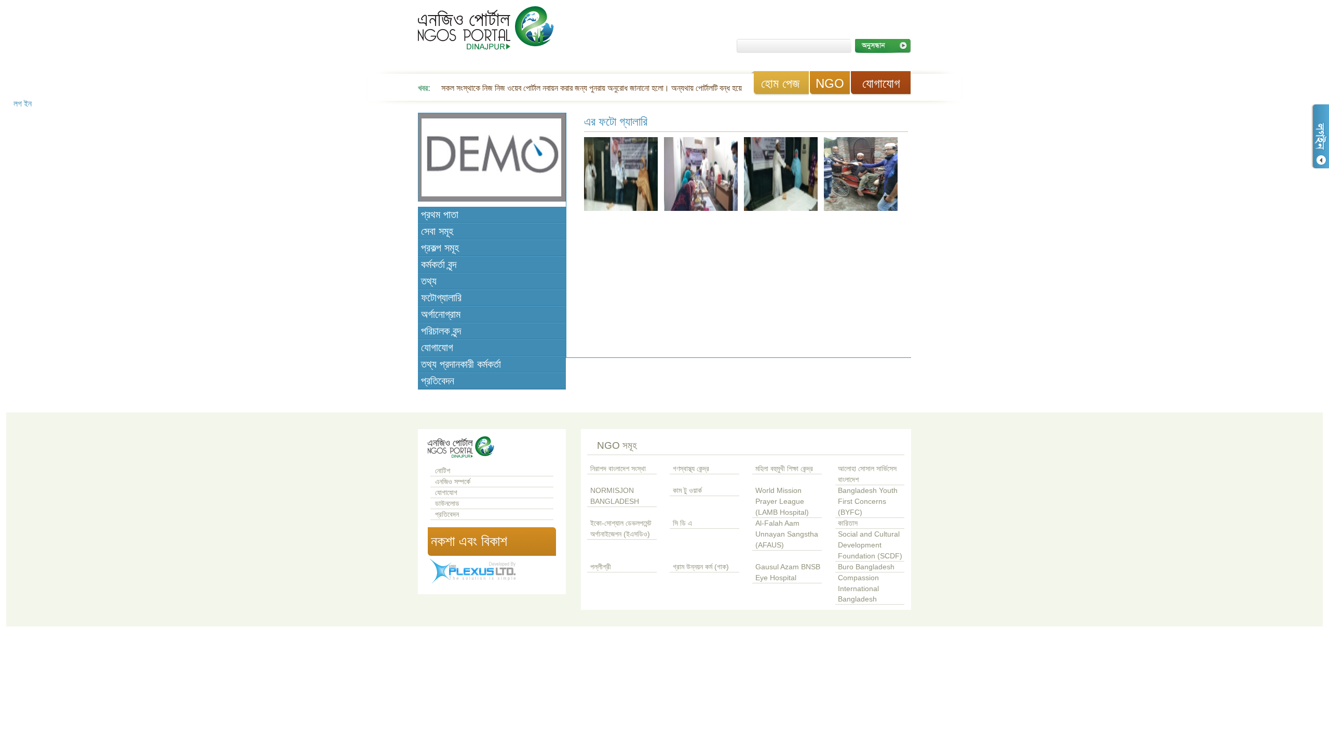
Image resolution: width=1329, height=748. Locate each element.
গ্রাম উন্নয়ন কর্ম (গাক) (701, 567)
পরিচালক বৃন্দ (441, 331)
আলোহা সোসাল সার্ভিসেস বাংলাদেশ (867, 474)
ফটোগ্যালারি (441, 297)
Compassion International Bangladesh (858, 589)
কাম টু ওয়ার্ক (687, 491)
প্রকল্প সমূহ (440, 247)
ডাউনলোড (447, 503)
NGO (830, 83)
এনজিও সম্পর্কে (452, 482)
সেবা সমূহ (437, 231)
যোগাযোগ (881, 83)
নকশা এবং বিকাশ (469, 541)
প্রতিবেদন (437, 380)
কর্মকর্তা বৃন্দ (438, 264)
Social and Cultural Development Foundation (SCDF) (870, 545)
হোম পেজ (780, 83)
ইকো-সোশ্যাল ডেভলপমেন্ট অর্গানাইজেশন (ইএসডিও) (621, 528)
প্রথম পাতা (439, 214)
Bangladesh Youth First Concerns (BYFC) (868, 501)
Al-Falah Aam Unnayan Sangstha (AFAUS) (786, 534)
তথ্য (429, 281)
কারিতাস (848, 523)
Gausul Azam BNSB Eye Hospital (787, 572)
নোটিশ (442, 471)
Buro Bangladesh (866, 567)
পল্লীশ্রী (600, 567)
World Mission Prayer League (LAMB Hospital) (782, 501)
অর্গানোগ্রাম (440, 314)
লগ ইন (1320, 136)
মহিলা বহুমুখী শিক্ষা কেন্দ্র (784, 469)
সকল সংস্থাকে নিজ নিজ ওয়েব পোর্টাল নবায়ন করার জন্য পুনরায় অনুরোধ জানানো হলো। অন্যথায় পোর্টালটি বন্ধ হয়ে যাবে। (601, 88)
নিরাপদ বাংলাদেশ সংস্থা (618, 469)
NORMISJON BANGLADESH (614, 496)
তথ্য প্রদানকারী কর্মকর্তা (461, 364)
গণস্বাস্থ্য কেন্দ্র (691, 469)
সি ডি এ (682, 523)
